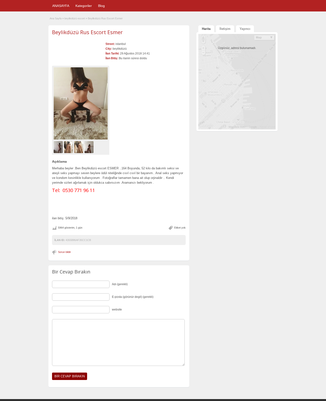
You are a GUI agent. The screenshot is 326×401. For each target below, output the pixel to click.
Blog (101, 6)
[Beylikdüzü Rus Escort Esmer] (81, 103)
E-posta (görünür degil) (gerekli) (132, 297)
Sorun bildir (64, 252)
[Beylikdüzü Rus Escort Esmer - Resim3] (79, 147)
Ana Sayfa (56, 18)
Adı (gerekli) (120, 284)
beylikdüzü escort (74, 18)
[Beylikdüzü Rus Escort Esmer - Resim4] (89, 147)
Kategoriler (83, 6)
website (117, 309)
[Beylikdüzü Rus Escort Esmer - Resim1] (59, 147)
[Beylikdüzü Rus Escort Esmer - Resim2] (69, 147)
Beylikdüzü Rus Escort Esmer (87, 32)
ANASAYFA (60, 6)
